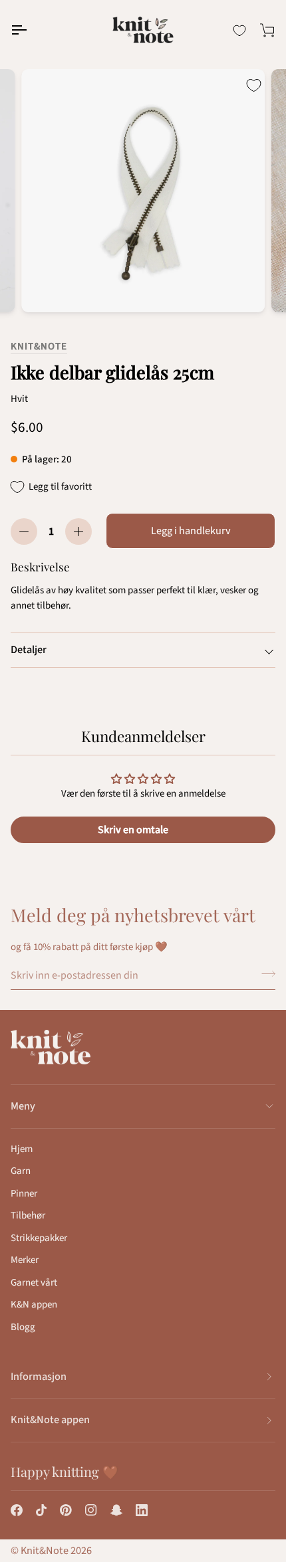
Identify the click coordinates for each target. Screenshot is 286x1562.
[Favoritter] (239, 30)
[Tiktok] (41, 1510)
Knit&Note (39, 346)
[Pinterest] (66, 1510)
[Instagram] (91, 1510)
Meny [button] (23, 1106)
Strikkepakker (39, 1238)
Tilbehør (28, 1215)
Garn (21, 1171)
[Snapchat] (116, 1510)
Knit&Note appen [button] (50, 1420)
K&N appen (34, 1305)
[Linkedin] (142, 1510)
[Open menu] (31, 30)
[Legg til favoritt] (253, 85)
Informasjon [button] (39, 1377)
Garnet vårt (34, 1283)
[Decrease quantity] (24, 531)
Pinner (24, 1194)
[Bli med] (264, 973)
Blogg (23, 1327)
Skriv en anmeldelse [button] (143, 830)
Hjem (22, 1149)
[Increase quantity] (78, 531)
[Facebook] (17, 1510)
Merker (25, 1260)
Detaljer (29, 650)
